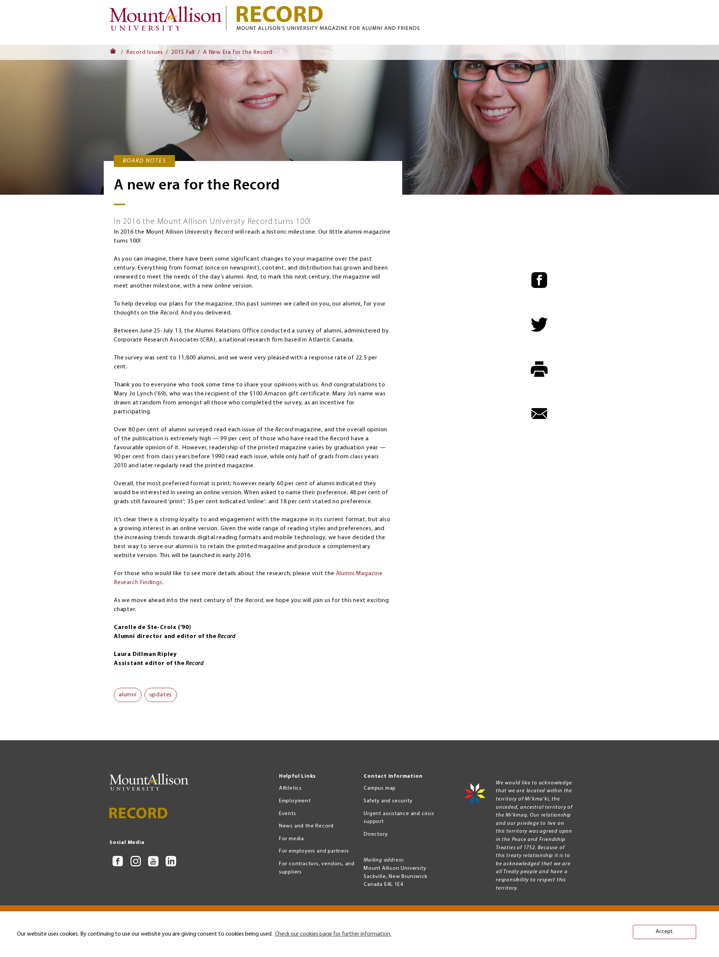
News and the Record (306, 826)
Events (287, 814)
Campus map (380, 788)
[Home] (168, 22)
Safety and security (388, 801)
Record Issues (144, 52)
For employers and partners (314, 851)
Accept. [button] (664, 932)
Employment (295, 801)
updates (160, 695)
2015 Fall (183, 52)
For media (291, 839)
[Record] (423, 18)
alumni (128, 695)
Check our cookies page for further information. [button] (333, 934)
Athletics (290, 788)
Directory (376, 834)
